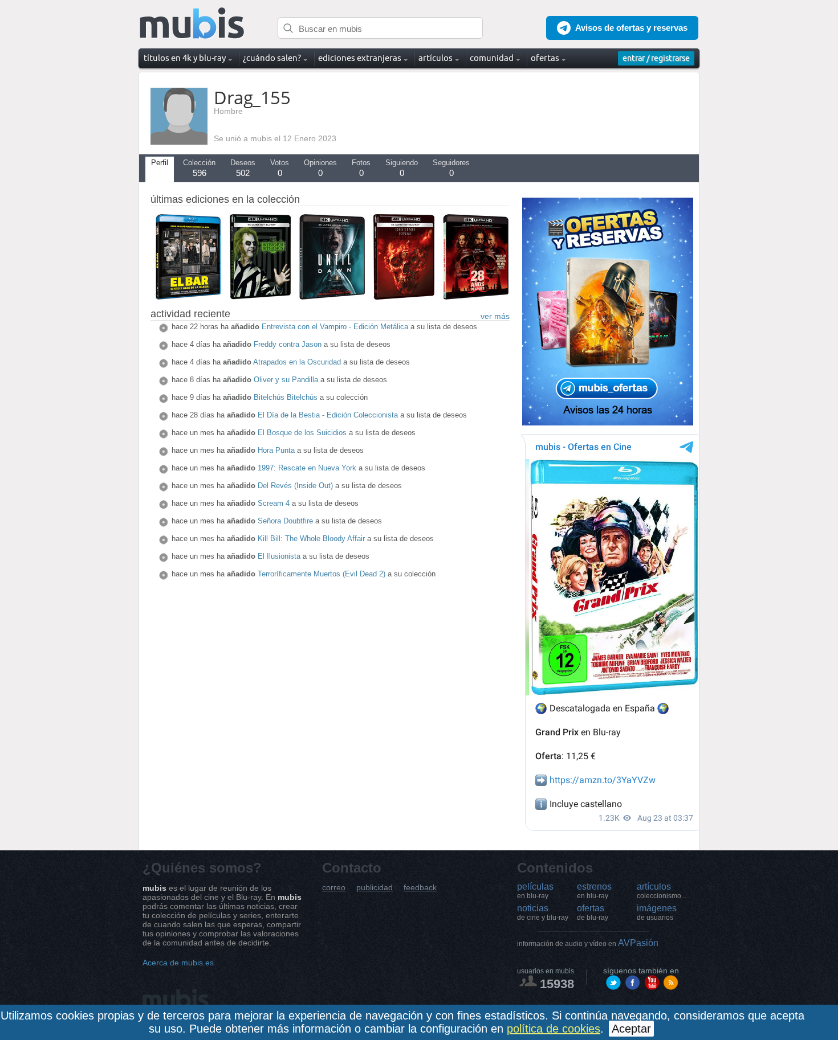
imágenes (657, 912)
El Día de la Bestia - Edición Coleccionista (328, 415)
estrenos (594, 891)
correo (333, 887)
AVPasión (587, 943)
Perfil (159, 162)
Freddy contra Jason (288, 344)
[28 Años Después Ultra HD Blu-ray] (475, 296)
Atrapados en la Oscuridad (297, 362)
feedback (420, 887)
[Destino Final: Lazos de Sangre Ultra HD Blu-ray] (403, 296)
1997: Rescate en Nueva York (307, 468)
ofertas (592, 912)
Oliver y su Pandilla (286, 379)
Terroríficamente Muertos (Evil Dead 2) (321, 574)
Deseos (242, 168)
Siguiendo (401, 168)
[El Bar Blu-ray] (188, 296)
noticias (542, 912)
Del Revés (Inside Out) (295, 485)
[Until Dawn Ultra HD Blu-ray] (332, 296)
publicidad (374, 887)
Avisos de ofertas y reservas (631, 27)
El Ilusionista (279, 556)
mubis (192, 23)
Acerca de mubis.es (178, 962)
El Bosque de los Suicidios (302, 432)
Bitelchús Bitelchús (286, 397)
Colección (199, 168)
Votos (279, 168)
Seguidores (451, 168)
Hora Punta (276, 450)
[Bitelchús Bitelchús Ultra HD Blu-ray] (260, 296)
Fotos (361, 168)
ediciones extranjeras (359, 58)
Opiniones (320, 168)
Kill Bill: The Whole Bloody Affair (311, 538)
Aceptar (631, 1028)
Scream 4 (274, 503)
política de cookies (553, 1028)
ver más (495, 316)
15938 (557, 984)
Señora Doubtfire (285, 521)
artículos (661, 891)
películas (535, 891)
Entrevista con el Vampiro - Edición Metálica (335, 326)
